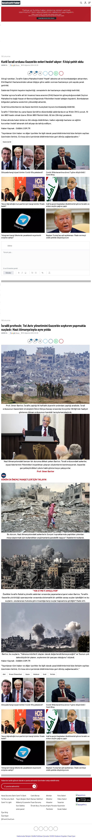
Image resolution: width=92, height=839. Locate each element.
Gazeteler (61, 806)
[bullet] (35, 272)
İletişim (28, 836)
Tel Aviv (52, 674)
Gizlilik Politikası (37, 836)
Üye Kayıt (5, 816)
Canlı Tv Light (6, 802)
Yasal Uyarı (71, 836)
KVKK (52, 836)
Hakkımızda (21, 836)
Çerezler (46, 836)
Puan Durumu (36, 802)
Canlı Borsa (35, 795)
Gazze (28, 674)
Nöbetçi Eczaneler (23, 802)
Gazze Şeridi (7, 142)
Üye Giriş (4, 812)
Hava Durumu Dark (8, 795)
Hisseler (49, 802)
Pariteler (49, 809)
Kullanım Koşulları (61, 836)
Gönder (8, 273)
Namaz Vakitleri (37, 799)
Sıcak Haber (62, 809)
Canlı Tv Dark (21, 795)
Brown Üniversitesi (15, 674)
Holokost (36, 674)
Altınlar (49, 795)
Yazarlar (60, 802)
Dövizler (49, 799)
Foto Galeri (61, 795)
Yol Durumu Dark (7, 799)
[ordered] (32, 272)
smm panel (20, 809)
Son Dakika (20, 806)
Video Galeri (62, 799)
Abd (4, 674)
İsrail (44, 674)
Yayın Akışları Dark (23, 799)
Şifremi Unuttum (7, 819)
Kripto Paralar (51, 806)
